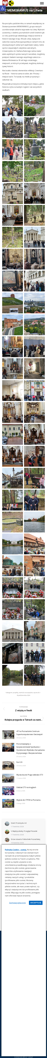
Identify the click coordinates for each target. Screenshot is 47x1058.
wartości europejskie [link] (26, 693)
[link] (3, 8)
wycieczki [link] (36, 693)
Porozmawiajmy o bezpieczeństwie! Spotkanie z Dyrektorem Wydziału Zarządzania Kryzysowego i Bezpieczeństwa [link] (30, 748)
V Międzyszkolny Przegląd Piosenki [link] (24, 831)
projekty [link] (15, 693)
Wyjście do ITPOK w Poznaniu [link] (28, 800)
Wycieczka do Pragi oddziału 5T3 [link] (29, 775)
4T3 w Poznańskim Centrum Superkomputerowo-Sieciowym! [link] (29, 733)
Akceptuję (35, 903)
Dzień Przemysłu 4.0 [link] (19, 823)
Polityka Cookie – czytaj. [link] (16, 849)
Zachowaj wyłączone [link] (17, 903)
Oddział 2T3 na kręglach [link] (26, 787)
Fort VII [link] (19, 762)
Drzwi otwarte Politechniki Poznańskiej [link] (25, 839)
